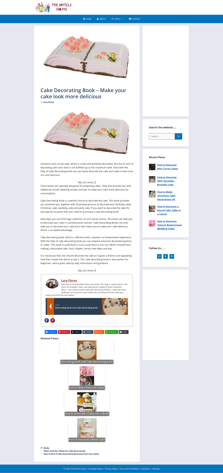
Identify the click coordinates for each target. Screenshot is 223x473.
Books (46, 448)
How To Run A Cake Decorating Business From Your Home (71, 453)
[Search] (178, 136)
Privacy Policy (111, 468)
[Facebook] (46, 320)
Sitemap (156, 468)
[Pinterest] (52, 320)
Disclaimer (145, 468)
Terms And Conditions (129, 468)
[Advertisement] (142, 7)
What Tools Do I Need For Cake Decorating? (64, 450)
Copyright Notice (95, 468)
